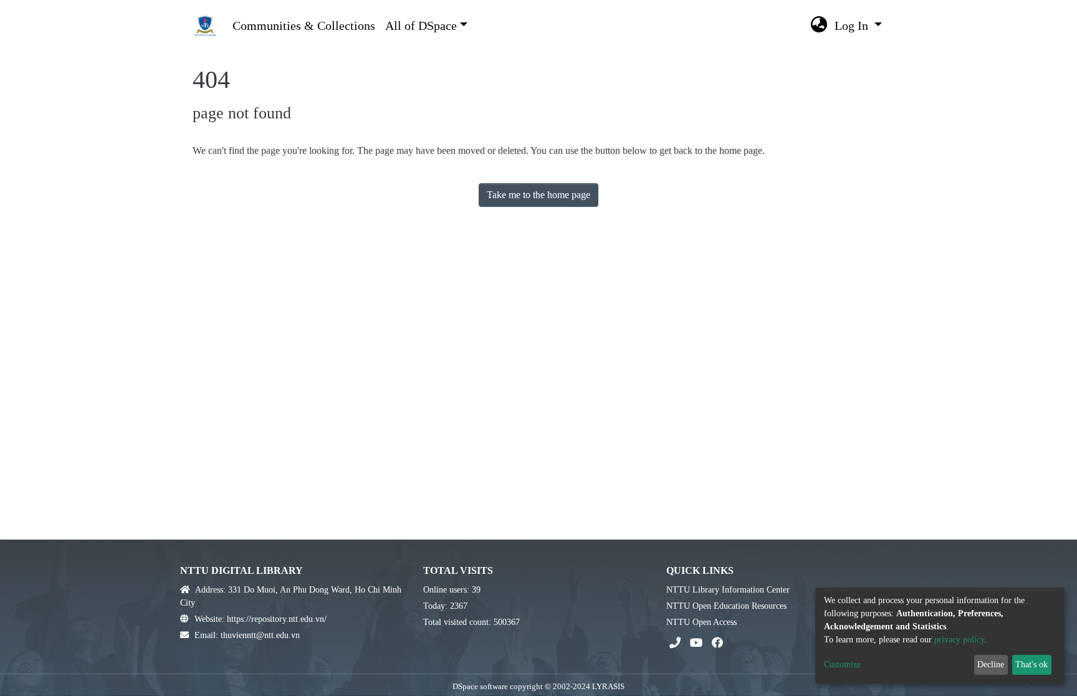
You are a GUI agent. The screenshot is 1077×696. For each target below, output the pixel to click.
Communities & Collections (303, 25)
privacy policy (959, 639)
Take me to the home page (538, 194)
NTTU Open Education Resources (726, 606)
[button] (819, 25)
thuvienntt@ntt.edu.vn (260, 635)
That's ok (1031, 664)
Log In (853, 25)
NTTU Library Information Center (728, 589)
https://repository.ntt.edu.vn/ (277, 619)
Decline (990, 664)
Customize (842, 664)
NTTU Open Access (701, 622)
